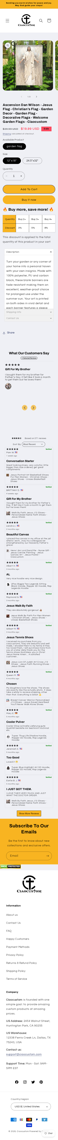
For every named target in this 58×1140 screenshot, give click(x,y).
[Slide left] (21, 96)
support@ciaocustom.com (24, 1054)
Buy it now (29, 199)
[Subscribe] (47, 856)
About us (12, 915)
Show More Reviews (29, 813)
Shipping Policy (16, 971)
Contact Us (13, 923)
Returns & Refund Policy (21, 963)
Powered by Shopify (39, 1131)
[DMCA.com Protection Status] (10, 867)
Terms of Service (16, 979)
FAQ (9, 931)
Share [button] (11, 332)
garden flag (14, 146)
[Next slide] (33, 407)
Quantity (8, 169)
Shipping (7, 134)
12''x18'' (12, 160)
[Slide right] (36, 96)
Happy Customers (17, 939)
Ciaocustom (23, 1131)
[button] (7, 21)
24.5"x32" (32, 160)
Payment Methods (18, 947)
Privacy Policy (15, 955)
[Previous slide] (24, 407)
